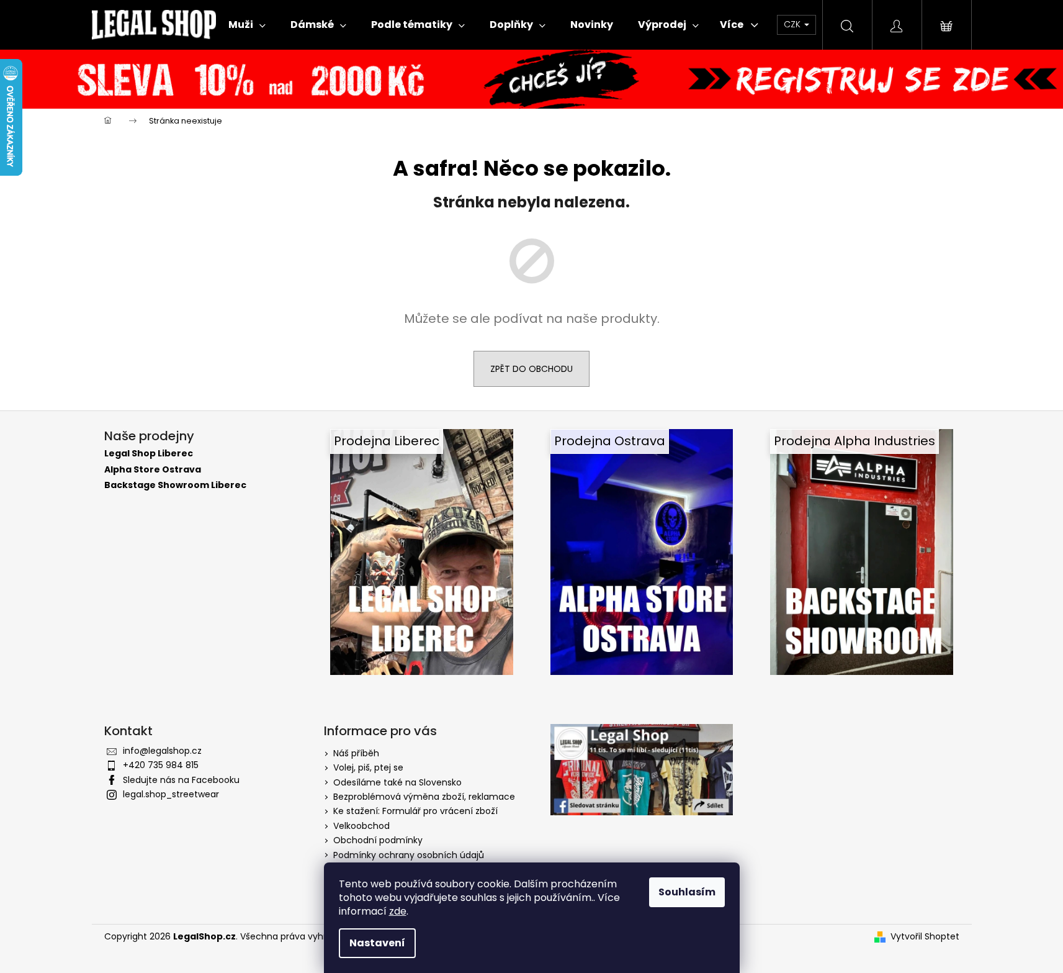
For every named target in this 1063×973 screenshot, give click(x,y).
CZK (793, 24)
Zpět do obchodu (531, 369)
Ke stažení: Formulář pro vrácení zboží (415, 811)
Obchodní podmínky (378, 840)
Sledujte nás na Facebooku (181, 780)
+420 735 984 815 (161, 765)
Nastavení (377, 943)
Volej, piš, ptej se (368, 767)
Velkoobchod (361, 826)
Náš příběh (356, 753)
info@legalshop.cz (162, 750)
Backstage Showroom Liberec (175, 485)
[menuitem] (247, 25)
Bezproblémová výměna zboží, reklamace (424, 796)
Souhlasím (686, 892)
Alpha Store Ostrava (152, 469)
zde (397, 911)
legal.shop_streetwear (171, 794)
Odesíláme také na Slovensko (397, 782)
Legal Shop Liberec (148, 453)
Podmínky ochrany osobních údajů (408, 855)
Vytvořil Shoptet (924, 937)
